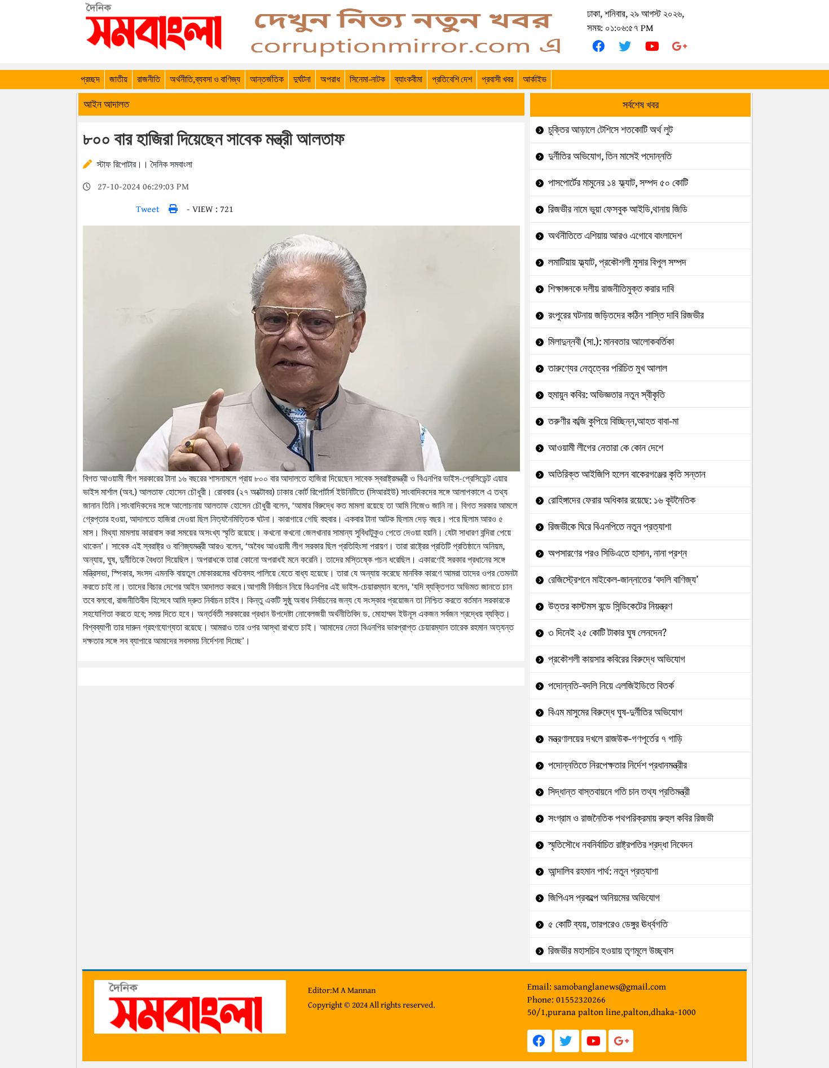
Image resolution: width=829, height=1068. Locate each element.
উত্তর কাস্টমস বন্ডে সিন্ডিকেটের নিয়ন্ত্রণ (610, 606)
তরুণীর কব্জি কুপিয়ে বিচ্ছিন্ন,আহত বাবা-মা (613, 421)
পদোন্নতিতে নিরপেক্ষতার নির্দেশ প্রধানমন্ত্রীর (617, 765)
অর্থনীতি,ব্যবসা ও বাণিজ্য (205, 79)
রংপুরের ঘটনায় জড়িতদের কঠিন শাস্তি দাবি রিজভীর (626, 315)
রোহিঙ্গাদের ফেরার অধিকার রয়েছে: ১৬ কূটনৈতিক (621, 499)
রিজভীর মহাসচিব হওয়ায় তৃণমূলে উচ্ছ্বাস (610, 950)
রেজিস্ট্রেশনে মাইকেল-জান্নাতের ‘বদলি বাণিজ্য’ (623, 579)
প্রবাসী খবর (497, 79)
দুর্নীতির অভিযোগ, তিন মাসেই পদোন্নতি (610, 156)
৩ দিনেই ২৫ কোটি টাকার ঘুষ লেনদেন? (607, 632)
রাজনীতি (148, 79)
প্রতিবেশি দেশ (452, 79)
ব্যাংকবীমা (408, 79)
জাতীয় (118, 79)
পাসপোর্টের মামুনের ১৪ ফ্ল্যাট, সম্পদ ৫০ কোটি (618, 182)
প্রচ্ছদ (90, 79)
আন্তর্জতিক (267, 79)
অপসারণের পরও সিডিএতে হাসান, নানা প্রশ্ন (617, 553)
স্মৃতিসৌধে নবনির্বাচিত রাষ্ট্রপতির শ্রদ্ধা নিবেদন (620, 844)
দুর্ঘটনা (302, 79)
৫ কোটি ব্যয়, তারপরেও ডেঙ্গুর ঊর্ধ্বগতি (608, 924)
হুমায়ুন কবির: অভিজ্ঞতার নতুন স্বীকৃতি (606, 394)
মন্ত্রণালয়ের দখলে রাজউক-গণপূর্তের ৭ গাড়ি (615, 738)
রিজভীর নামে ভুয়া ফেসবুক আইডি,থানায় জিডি (617, 209)
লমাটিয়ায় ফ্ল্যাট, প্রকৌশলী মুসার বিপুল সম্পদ (617, 262)
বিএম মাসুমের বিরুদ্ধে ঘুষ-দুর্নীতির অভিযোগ (615, 712)
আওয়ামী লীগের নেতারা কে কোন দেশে (605, 447)
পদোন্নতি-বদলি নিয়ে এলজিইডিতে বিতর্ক (611, 685)
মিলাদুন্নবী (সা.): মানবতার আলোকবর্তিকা (611, 341)
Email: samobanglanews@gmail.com (596, 986)
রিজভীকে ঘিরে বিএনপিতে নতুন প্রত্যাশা (609, 526)
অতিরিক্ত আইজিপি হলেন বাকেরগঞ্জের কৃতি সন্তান (626, 474)
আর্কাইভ (534, 79)
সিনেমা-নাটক (367, 79)
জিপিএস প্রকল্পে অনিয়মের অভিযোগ (604, 897)
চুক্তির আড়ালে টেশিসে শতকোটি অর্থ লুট (610, 129)
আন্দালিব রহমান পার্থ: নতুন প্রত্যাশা (603, 871)
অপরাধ (330, 79)
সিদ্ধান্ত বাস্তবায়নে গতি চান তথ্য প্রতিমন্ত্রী (619, 791)
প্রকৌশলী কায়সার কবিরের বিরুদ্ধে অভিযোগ (616, 659)
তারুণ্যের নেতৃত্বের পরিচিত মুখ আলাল (607, 368)
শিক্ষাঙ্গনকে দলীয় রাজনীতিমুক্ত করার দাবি (611, 288)
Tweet (148, 208)
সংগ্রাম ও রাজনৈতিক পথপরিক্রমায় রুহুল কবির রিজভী (630, 818)
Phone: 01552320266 (566, 999)
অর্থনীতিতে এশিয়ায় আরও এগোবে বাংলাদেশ (615, 235)
